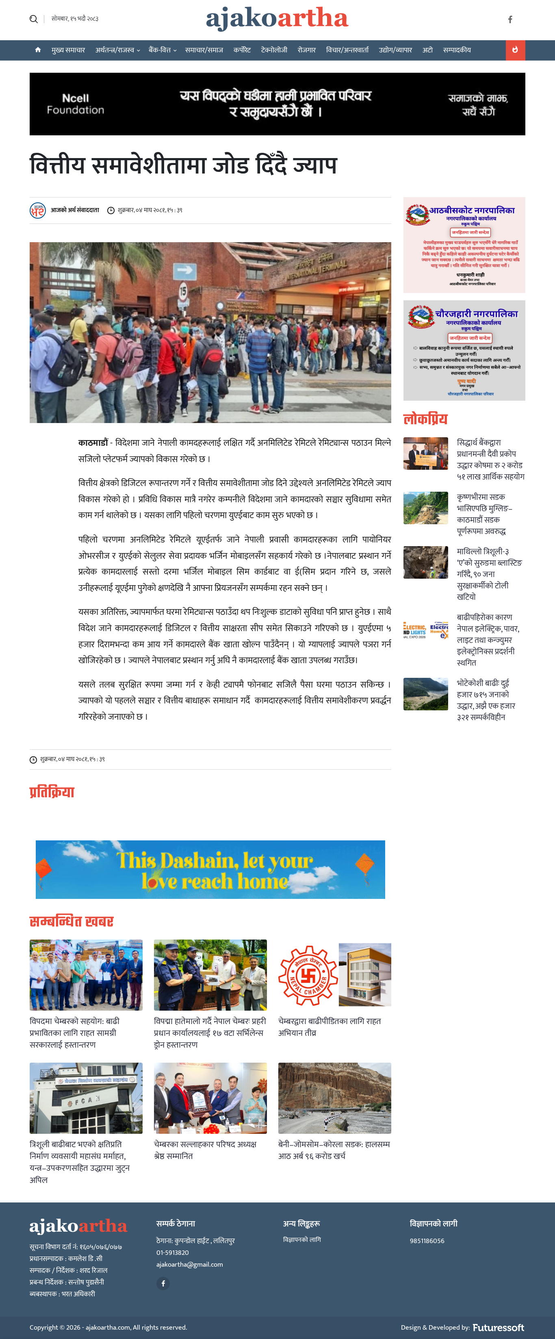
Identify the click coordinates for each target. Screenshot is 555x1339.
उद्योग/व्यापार (395, 50)
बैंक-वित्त (160, 50)
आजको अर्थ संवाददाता (74, 210)
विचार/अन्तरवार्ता (347, 50)
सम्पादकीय (457, 50)
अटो (428, 50)
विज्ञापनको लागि (302, 1240)
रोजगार (307, 50)
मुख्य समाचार (68, 50)
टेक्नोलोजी (274, 50)
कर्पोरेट (242, 50)
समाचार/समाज (204, 50)
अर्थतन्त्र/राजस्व (114, 50)
